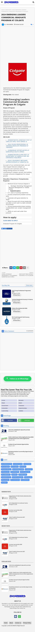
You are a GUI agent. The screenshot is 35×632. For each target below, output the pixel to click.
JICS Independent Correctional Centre (18, 503)
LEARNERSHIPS (6, 474)
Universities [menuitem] (5, 408)
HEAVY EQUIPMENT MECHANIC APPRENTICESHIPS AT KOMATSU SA (17, 161)
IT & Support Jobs (26, 472)
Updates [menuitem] (21, 411)
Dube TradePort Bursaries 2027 (17, 517)
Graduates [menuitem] (21, 405)
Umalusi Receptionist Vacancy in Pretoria (22, 299)
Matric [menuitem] (20, 403)
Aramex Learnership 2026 (15, 510)
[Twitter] (14, 267)
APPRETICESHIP (18, 464)
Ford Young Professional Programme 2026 (21, 291)
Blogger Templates (16, 627)
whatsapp (27, 420)
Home (2, 10)
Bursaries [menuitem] (21, 400)
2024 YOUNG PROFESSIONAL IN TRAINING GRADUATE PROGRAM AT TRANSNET (17, 146)
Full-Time (23, 466)
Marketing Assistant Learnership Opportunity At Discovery (20, 452)
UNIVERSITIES (26, 480)
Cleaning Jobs (6, 466)
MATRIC (15, 474)
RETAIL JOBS (29, 477)
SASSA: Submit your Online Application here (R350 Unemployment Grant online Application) (20, 437)
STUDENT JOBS (15, 480)
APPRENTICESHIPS (7, 464)
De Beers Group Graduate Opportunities (18, 444)
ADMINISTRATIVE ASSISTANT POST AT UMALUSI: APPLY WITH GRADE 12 (19, 140)
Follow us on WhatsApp (19, 379)
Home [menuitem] (3, 400)
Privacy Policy (27, 623)
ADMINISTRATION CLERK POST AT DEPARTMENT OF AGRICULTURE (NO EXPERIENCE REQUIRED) (17, 156)
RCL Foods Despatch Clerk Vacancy (20, 317)
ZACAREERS (13, 625)
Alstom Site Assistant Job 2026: (19, 308)
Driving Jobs (15, 466)
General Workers (7, 469)
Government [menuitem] (5, 405)
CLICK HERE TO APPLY (10, 220)
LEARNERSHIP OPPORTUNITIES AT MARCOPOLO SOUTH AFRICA (17, 151)
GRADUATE (8, 10)
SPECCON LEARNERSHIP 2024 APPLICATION (19, 430)
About (11, 623)
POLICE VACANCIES (18, 477)
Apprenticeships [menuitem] (23, 408)
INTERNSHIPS (15, 472)
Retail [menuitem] (3, 403)
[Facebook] (11, 267)
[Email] (24, 267)
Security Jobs (6, 480)
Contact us (18, 623)
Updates (5, 482)
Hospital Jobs (6, 472)
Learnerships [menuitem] (5, 411)
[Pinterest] (21, 267)
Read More (17, 295)
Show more (29, 285)
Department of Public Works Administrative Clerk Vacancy (20, 496)
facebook (10, 420)
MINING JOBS (23, 474)
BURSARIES (27, 464)
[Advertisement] (17, 44)
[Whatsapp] (17, 267)
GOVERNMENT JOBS (18, 469)
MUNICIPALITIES (6, 477)
